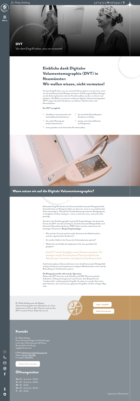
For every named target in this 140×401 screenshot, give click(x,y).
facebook (5, 375)
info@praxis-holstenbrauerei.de (5, 363)
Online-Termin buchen (5, 352)
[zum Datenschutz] (5, 394)
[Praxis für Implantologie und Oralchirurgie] (5, 8)
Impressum (112, 393)
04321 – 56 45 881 (102, 304)
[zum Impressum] (5, 389)
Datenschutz (123, 393)
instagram (5, 369)
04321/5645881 (5, 358)
